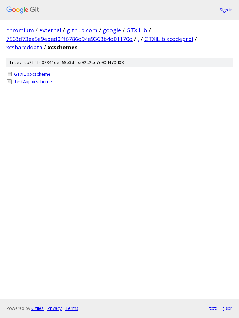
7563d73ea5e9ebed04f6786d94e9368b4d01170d (69, 39)
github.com (82, 30)
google (112, 30)
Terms (71, 308)
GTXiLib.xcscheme (32, 74)
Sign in (226, 10)
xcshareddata (24, 47)
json (228, 308)
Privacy (54, 308)
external (50, 30)
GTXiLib (136, 30)
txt (213, 308)
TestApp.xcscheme (33, 81)
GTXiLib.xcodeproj (168, 39)
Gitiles (37, 308)
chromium (20, 30)
